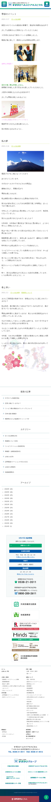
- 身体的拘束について (31, 726)
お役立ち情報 (10, 467)
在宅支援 (4, 692)
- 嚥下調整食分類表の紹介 (33, 706)
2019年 (9, 511)
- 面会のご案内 (5, 684)
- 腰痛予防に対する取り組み (33, 719)
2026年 (9, 489)
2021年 (9, 504)
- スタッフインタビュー (8, 734)
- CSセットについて (7, 690)
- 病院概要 (28, 686)
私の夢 (5, 141)
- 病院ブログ (29, 703)
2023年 (9, 498)
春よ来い (6, 287)
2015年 (9, 523)
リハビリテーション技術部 (15, 446)
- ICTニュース (29, 710)
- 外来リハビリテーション (8, 697)
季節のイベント (9, 14)
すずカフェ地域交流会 (12, 398)
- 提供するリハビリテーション (34, 681)
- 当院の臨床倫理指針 (31, 712)
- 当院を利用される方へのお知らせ (35, 697)
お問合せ (28, 734)
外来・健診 (29, 669)
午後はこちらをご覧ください (25, 557)
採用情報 (28, 729)
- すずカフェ (29, 699)
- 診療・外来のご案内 (31, 671)
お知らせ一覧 (5, 671)
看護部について (26, 293)
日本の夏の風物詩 (10, 414)
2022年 (9, 501)
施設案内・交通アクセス (32, 732)
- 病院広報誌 (29, 690)
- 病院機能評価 (30, 692)
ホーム (3, 669)
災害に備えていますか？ (13, 403)
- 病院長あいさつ (30, 684)
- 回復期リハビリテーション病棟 (10, 679)
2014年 (8, 526)
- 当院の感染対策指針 (31, 708)
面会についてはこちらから (25, 574)
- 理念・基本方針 (30, 679)
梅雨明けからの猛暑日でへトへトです (17, 419)
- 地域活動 (28, 701)
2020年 (9, 507)
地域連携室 (9, 472)
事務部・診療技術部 (13, 451)
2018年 (9, 514)
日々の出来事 (16, 19)
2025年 (9, 492)
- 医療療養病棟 (5, 681)
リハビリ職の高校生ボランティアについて (18, 408)
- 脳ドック (28, 673)
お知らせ (9, 456)
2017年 (9, 517)
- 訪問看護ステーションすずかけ (10, 695)
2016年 (9, 520)
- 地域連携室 (29, 688)
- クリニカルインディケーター (34, 695)
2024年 (9, 495)
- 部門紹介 (4, 732)
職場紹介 (4, 729)
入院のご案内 (5, 677)
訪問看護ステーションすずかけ (16, 462)
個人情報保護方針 (30, 736)
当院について (29, 677)
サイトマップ (29, 738)
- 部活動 (4, 736)
